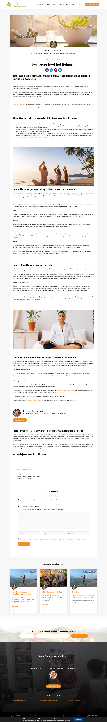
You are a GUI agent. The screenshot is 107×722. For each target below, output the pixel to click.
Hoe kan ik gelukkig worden (24, 469)
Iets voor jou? (50, 4)
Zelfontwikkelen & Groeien (18, 700)
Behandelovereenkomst (70, 716)
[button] (92, 4)
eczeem (31, 127)
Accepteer (78, 719)
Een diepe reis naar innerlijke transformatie (21, 593)
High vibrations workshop (52, 592)
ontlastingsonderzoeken (26, 385)
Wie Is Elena (40, 4)
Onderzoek (16, 444)
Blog (73, 4)
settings (68, 720)
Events (68, 4)
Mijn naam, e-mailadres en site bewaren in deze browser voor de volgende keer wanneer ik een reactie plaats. (52, 539)
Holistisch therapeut (75, 700)
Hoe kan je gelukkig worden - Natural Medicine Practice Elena (41, 500)
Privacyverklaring (83, 716)
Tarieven (59, 4)
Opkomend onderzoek (19, 104)
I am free (75, 592)
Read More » (15, 606)
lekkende (71, 373)
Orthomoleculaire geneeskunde (49, 700)
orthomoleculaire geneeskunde (65, 390)
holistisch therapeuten (34, 400)
